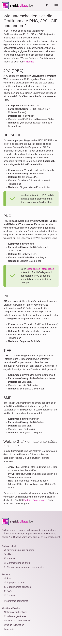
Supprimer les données (18, 587)
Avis (8, 578)
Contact (10, 595)
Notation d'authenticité (15, 612)
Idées (9, 554)
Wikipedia (28, 61)
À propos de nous (15, 582)
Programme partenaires (16, 601)
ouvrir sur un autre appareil (20, 550)
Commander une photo (18, 563)
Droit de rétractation (14, 625)
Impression (9, 629)
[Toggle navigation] (56, 5)
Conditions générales (15, 616)
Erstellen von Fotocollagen (40, 269)
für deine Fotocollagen (34, 500)
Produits (10, 558)
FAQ (9, 591)
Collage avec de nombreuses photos (25, 567)
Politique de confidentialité (17, 620)
